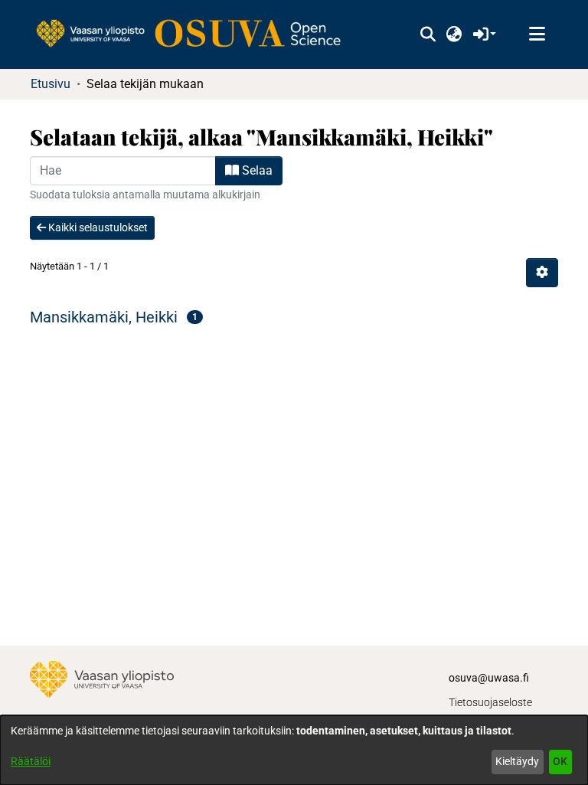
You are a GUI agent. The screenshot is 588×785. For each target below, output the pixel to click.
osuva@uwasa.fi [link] (489, 678)
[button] (427, 34)
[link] (196, 34)
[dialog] (294, 750)
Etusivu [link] (50, 84)
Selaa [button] (256, 170)
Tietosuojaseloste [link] (490, 702)
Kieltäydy (517, 761)
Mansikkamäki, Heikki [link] (104, 317)
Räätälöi (31, 761)
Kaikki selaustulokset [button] (97, 227)
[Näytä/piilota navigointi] (536, 34)
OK (560, 761)
